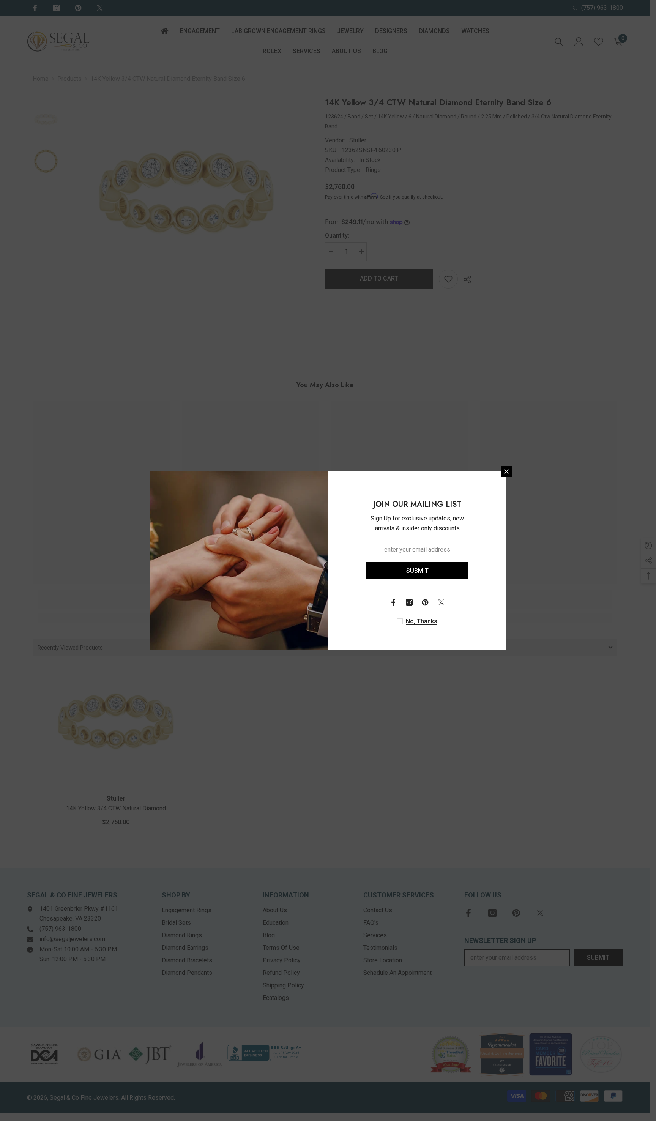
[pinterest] (425, 602)
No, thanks (421, 621)
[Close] (506, 471)
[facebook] (393, 602)
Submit (417, 570)
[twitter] (441, 602)
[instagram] (409, 602)
